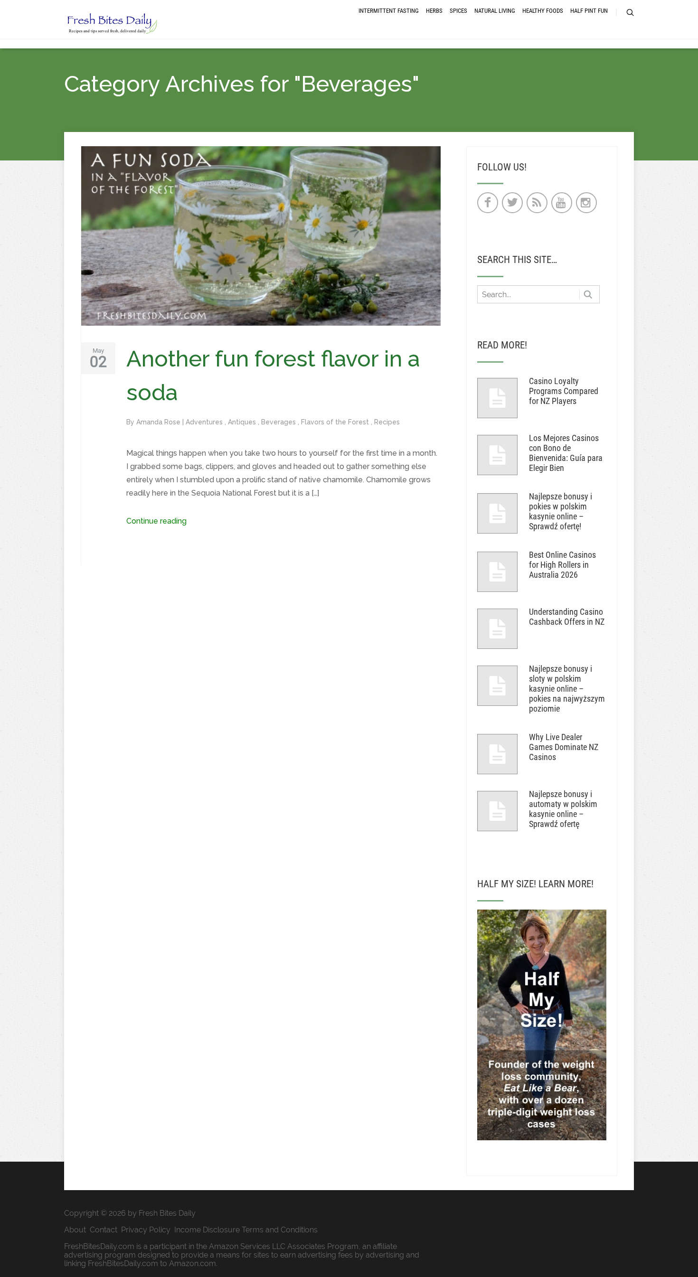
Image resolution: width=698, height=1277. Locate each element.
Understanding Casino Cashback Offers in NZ (566, 617)
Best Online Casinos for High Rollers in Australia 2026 (562, 565)
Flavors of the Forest (336, 422)
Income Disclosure (207, 1229)
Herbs (434, 10)
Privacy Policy (145, 1229)
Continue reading (156, 521)
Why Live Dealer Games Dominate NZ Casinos (563, 747)
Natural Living (494, 10)
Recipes (387, 422)
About (75, 1229)
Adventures (205, 422)
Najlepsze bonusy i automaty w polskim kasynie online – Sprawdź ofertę (563, 809)
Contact (103, 1229)
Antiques (243, 422)
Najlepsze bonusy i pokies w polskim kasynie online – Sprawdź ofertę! (560, 511)
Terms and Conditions (280, 1229)
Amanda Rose (159, 422)
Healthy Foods (542, 10)
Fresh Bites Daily (167, 1213)
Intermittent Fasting (388, 10)
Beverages (279, 422)
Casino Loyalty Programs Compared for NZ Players (563, 391)
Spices (458, 10)
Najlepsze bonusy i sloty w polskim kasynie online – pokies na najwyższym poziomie (567, 689)
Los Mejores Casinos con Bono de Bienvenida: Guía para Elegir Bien (566, 453)
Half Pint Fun (589, 10)
